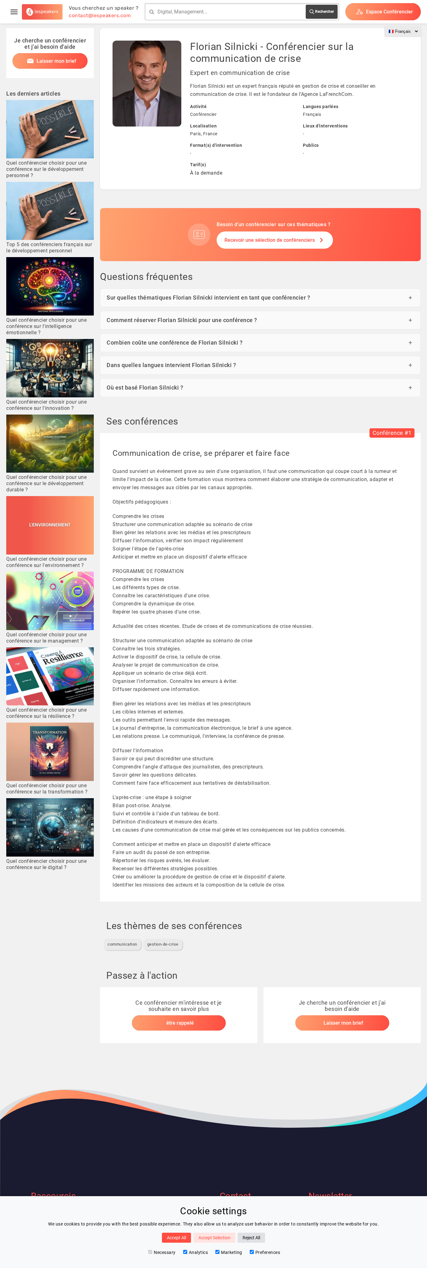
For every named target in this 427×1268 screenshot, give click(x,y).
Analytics (198, 1252)
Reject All (251, 1237)
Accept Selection (214, 1237)
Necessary (165, 1252)
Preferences (267, 1252)
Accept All (176, 1237)
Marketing (231, 1252)
